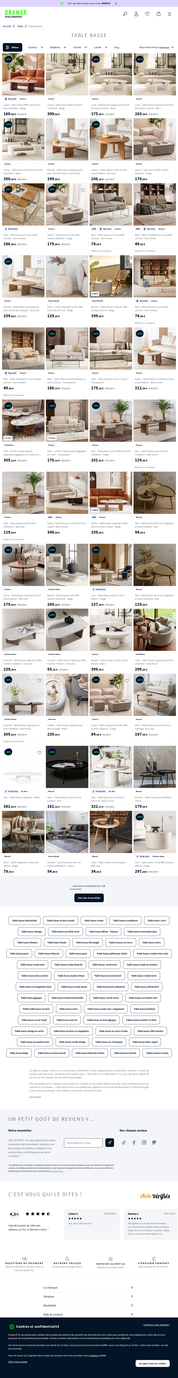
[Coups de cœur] (147, 13)
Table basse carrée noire (106, 997)
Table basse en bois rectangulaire (71, 1031)
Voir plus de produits (89, 897)
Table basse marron (66, 1020)
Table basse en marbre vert (143, 997)
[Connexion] (136, 14)
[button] (89, 47)
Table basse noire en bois (34, 975)
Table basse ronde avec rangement (105, 1008)
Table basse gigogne (31, 997)
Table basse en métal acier (65, 931)
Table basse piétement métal (112, 953)
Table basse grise (78, 953)
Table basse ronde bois (33, 964)
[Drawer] (16, 14)
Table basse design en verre (29, 1031)
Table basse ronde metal (74, 986)
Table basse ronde (93, 920)
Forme (77, 47)
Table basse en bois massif (61, 920)
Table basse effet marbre (150, 1031)
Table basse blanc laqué (144, 1041)
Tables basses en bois (157, 1053)
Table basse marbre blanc (71, 975)
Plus (116, 47)
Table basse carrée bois (104, 964)
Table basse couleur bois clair (152, 953)
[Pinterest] (154, 1142)
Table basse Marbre (27, 942)
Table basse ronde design (72, 1041)
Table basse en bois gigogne (101, 1020)
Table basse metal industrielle (67, 997)
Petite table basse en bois (36, 1008)
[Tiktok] (124, 1142)
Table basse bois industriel (111, 986)
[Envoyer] (109, 1142)
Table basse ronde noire (144, 975)
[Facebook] (134, 1142)
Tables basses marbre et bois (141, 1020)
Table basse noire (151, 942)
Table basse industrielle (24, 920)
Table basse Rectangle (87, 942)
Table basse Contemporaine (142, 931)
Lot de (97, 47)
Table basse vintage (31, 931)
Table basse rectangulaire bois (35, 986)
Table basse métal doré (147, 986)
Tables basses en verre (121, 942)
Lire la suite (35, 1096)
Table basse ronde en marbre (142, 964)
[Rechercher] (125, 14)
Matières (55, 47)
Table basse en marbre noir (35, 1041)
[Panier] (158, 13)
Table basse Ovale (56, 942)
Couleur (32, 47)
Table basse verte (68, 1008)
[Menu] (169, 13)
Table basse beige (19, 1053)
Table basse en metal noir (108, 975)
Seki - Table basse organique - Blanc (21, 797)
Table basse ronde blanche (68, 964)
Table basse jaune (19, 953)
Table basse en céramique (109, 1041)
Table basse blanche (48, 953)
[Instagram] (144, 1142)
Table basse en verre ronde (113, 1031)
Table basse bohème (144, 1008)
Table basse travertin (125, 1053)
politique (94, 1355)
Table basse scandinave (125, 920)
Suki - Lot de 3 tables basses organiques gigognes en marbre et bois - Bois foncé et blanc (21, 455)
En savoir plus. (57, 1171)
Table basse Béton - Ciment (103, 931)
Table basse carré (157, 920)
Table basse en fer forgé (34, 1020)
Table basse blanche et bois (89, 1053)
